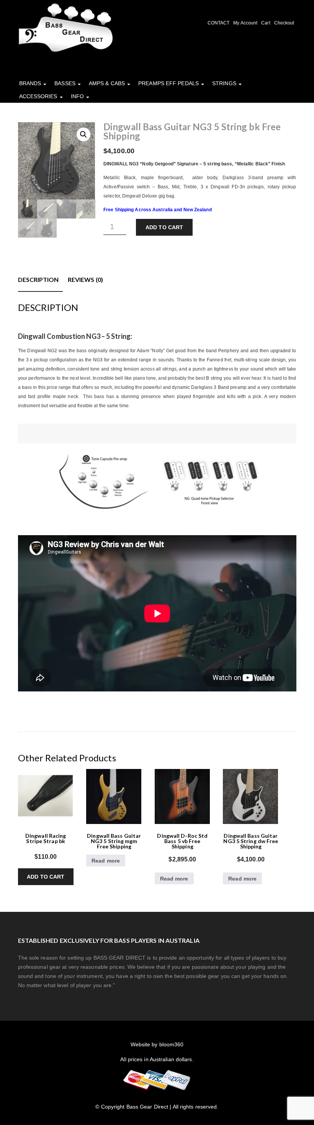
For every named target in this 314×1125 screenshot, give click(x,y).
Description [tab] (38, 279)
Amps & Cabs (107, 83)
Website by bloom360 (157, 1044)
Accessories (39, 96)
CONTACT (219, 23)
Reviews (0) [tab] (85, 279)
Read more (106, 861)
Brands (31, 83)
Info (78, 96)
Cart (265, 23)
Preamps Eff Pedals (169, 83)
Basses (65, 83)
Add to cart (164, 227)
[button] (83, 134)
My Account (245, 23)
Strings (225, 83)
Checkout (284, 23)
